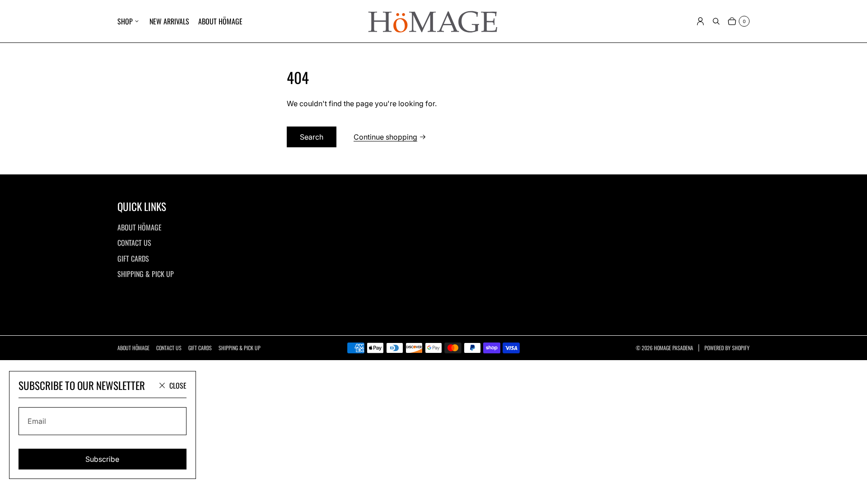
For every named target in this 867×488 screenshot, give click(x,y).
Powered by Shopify (727, 348)
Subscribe (102, 459)
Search (311, 136)
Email (37, 421)
